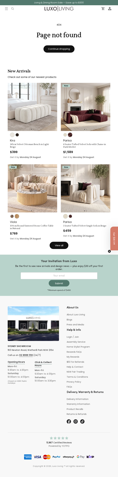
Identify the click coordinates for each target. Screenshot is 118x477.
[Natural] (17, 216)
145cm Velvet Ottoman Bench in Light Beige (29, 146)
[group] (32, 107)
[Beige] (65, 135)
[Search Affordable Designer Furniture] (12, 8)
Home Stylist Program (78, 346)
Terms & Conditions (77, 376)
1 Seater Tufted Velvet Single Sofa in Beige (84, 226)
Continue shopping (59, 48)
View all (59, 245)
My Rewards (73, 356)
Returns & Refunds (77, 414)
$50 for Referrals (75, 361)
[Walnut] (12, 216)
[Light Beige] (12, 135)
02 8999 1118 (26, 355)
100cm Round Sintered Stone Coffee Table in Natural (31, 227)
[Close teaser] (109, 251)
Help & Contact (75, 366)
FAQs (69, 386)
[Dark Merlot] (70, 135)
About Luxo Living (76, 314)
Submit (59, 283)
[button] (6, 8)
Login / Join (73, 336)
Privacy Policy (74, 381)
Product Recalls (75, 409)
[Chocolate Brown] (17, 135)
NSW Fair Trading (76, 371)
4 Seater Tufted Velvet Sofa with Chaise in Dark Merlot (84, 146)
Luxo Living (57, 466)
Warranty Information (78, 404)
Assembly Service (76, 341)
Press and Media (75, 324)
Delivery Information (77, 399)
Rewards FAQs (74, 351)
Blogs (69, 319)
